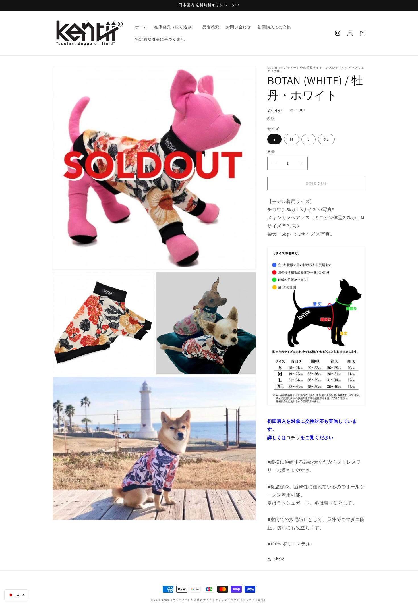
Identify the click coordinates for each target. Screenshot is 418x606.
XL (326, 139)
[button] (16, 595)
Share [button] (279, 558)
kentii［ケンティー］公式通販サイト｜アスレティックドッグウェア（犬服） (214, 600)
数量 (271, 152)
